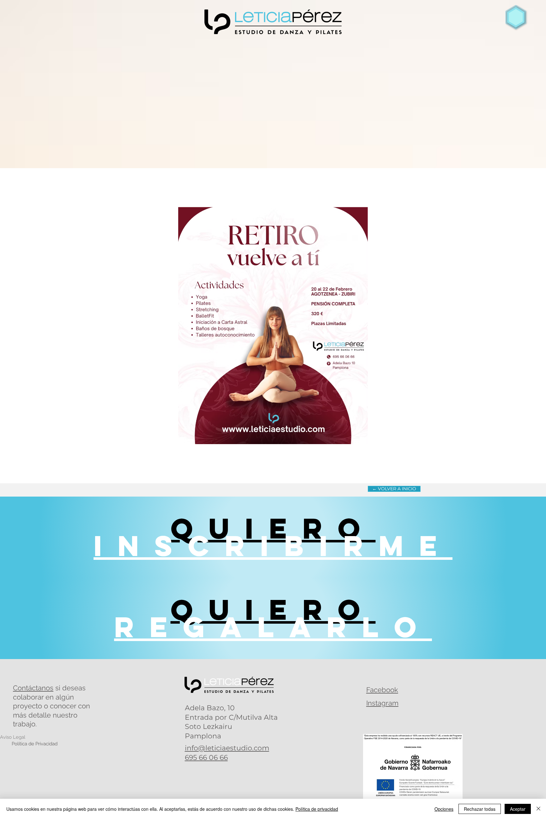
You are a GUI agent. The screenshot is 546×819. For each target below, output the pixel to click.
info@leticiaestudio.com (227, 748)
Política (35, 744)
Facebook (382, 690)
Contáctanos (33, 688)
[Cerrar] (538, 809)
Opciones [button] (443, 809)
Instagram (382, 703)
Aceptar (517, 809)
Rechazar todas (479, 809)
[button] (516, 17)
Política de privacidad (316, 809)
